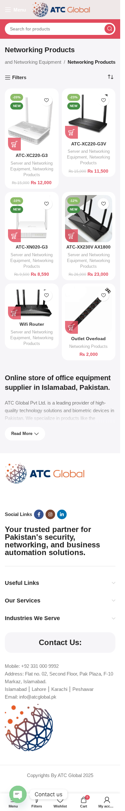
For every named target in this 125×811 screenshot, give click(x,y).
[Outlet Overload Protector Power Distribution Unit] (89, 310)
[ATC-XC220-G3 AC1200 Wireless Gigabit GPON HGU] (31, 121)
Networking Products (88, 346)
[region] (60, 755)
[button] (14, 144)
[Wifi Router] (31, 303)
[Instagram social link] (50, 514)
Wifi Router (32, 324)
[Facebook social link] (39, 514)
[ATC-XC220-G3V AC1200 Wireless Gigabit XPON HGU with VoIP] (89, 115)
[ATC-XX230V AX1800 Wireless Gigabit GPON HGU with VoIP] (89, 218)
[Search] (109, 29)
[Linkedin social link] (62, 514)
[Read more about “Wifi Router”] (14, 313)
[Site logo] (61, 9)
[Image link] (45, 473)
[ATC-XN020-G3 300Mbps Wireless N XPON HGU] (31, 218)
